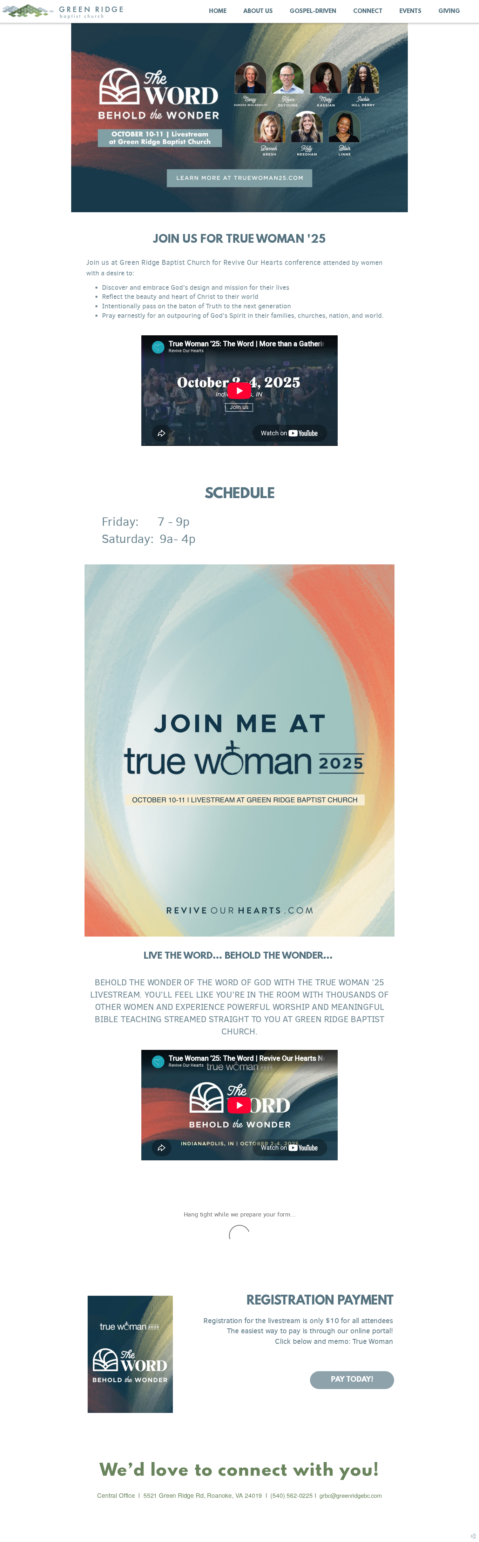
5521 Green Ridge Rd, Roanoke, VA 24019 (202, 1495)
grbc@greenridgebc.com (350, 1495)
